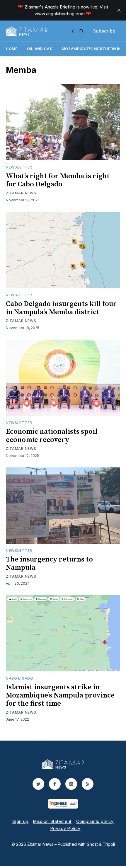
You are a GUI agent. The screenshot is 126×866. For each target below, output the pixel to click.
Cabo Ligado (19, 678)
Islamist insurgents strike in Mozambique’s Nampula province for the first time (60, 695)
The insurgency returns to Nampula (49, 563)
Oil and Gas (39, 49)
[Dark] (74, 31)
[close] (119, 10)
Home (12, 49)
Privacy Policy (65, 828)
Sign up (20, 821)
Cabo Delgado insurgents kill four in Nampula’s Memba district (61, 308)
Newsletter (19, 167)
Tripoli (109, 844)
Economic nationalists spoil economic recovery (51, 435)
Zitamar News (21, 193)
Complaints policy (95, 821)
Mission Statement (52, 821)
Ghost (92, 844)
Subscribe (104, 30)
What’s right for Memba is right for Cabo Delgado (58, 180)
